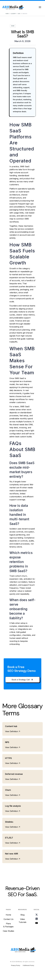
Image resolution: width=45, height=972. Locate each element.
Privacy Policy (15, 965)
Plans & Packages (8, 925)
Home (7, 13)
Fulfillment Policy (28, 965)
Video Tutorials (22, 920)
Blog (22, 915)
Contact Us (8, 919)
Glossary (13, 13)
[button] (40, 7)
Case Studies (8, 931)
